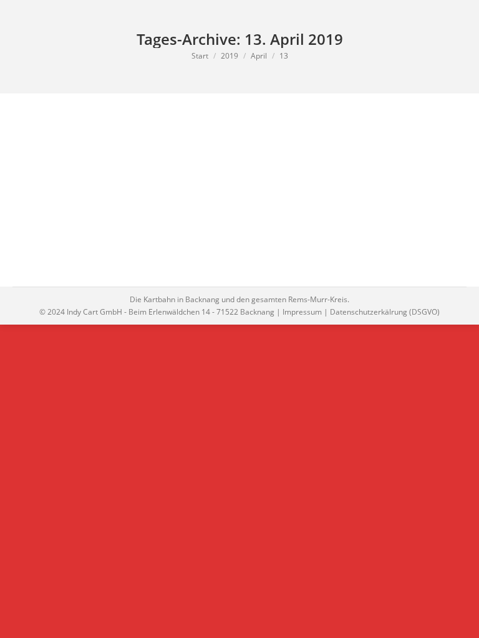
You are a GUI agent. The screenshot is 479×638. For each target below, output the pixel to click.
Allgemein (45, 165)
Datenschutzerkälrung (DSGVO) (385, 312)
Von (95, 165)
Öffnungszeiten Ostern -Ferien (109, 145)
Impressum (302, 312)
